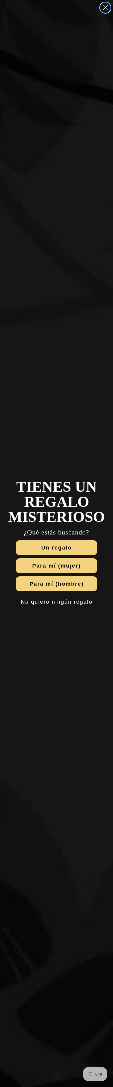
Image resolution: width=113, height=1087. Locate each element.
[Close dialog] (105, 7)
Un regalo (56, 548)
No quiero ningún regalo (57, 602)
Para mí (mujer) (56, 566)
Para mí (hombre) (57, 584)
